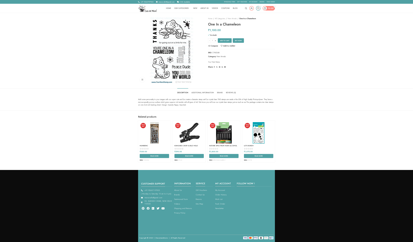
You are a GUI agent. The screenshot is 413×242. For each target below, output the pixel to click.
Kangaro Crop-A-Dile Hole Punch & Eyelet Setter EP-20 (186, 146)
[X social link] (216, 67)
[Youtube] (163, 208)
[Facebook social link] (214, 67)
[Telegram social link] (225, 67)
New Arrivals (232, 18)
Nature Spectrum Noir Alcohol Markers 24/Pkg (223, 146)
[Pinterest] (143, 208)
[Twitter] (158, 208)
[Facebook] (148, 208)
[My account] (251, 8)
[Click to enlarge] (142, 79)
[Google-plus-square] (153, 208)
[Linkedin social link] (222, 67)
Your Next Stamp (214, 62)
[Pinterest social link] (219, 67)
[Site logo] (148, 8)
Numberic (144, 145)
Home (210, 18)
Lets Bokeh (249, 145)
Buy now (238, 41)
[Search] (246, 8)
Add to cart (225, 41)
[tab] (182, 91)
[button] (6, 236)
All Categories (220, 18)
